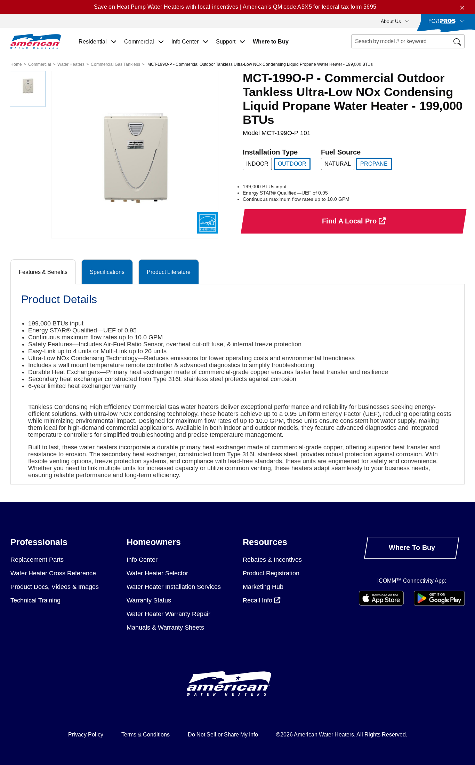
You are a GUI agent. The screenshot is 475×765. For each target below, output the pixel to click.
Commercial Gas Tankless (115, 64)
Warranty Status (149, 600)
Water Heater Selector (157, 573)
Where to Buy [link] (271, 42)
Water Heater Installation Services (174, 586)
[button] (395, 21)
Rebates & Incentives (272, 559)
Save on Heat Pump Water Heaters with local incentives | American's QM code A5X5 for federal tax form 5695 (235, 7)
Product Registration (271, 573)
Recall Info (258, 600)
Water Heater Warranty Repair (168, 613)
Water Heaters (70, 64)
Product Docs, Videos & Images (54, 586)
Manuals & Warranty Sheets (165, 627)
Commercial (39, 64)
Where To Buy (412, 547)
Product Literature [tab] (169, 272)
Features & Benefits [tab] (43, 272)
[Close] (462, 7)
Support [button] (226, 42)
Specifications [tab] (107, 272)
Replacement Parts (37, 559)
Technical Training (35, 600)
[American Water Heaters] (35, 41)
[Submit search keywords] (353, 54)
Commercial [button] (139, 42)
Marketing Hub (263, 586)
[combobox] (408, 41)
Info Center (142, 559)
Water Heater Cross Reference (53, 573)
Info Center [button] (185, 42)
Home (16, 64)
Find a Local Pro (350, 221)
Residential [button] (93, 42)
